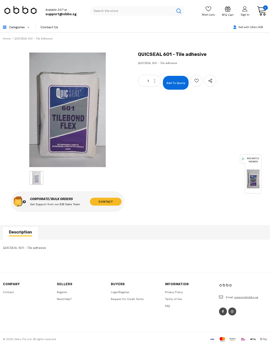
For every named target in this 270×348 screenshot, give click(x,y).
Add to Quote (175, 83)
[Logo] (21, 11)
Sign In (245, 14)
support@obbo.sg (61, 14)
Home (7, 38)
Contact (105, 201)
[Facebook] (223, 311)
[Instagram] (232, 311)
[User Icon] (245, 8)
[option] (67, 110)
